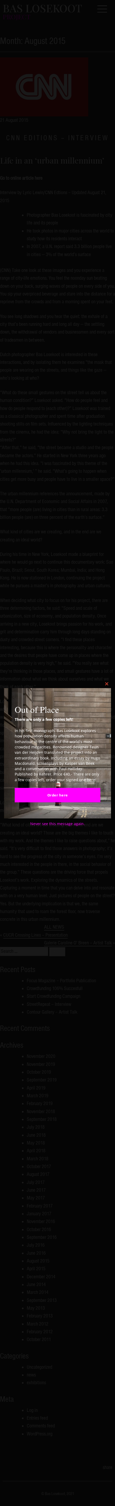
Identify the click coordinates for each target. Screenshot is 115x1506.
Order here (57, 795)
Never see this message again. (57, 823)
